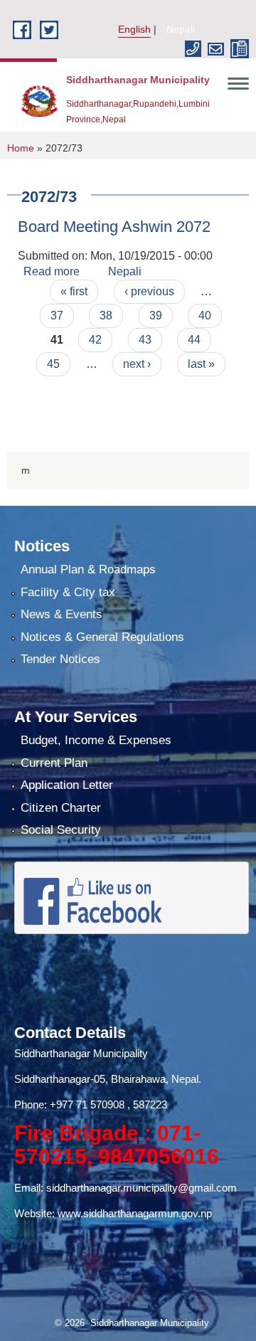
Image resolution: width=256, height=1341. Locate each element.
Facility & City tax (68, 592)
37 (56, 315)
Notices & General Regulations (102, 637)
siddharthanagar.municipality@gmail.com (141, 1188)
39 (155, 315)
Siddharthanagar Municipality (81, 1053)
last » (201, 364)
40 (204, 315)
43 (145, 340)
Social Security (61, 830)
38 (106, 315)
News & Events (61, 614)
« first (73, 291)
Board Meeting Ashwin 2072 (114, 226)
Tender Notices (60, 659)
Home (20, 148)
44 (194, 340)
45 (53, 364)
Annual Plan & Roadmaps (88, 569)
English (134, 29)
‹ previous (149, 291)
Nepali (180, 29)
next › (137, 364)
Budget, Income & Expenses (96, 740)
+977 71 (70, 1104)
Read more (51, 271)
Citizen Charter (61, 808)
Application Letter (67, 785)
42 (95, 340)
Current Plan (54, 763)
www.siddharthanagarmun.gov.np (135, 1213)
